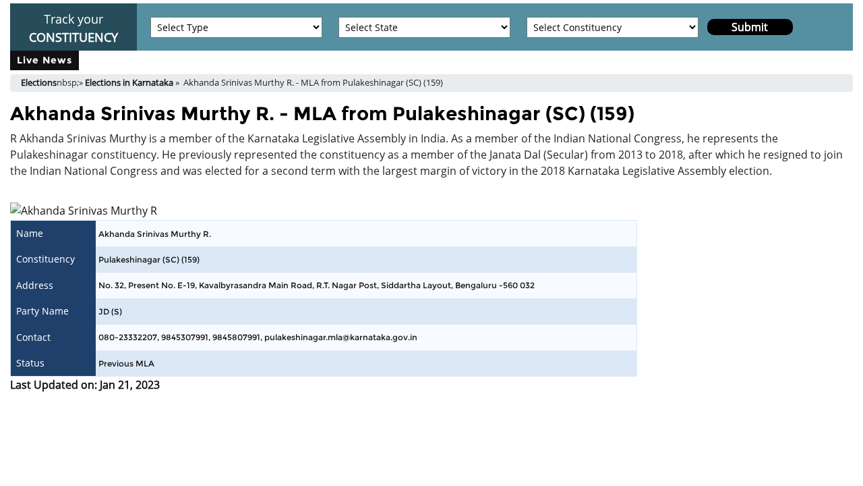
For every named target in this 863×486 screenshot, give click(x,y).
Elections (39, 82)
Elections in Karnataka (129, 82)
